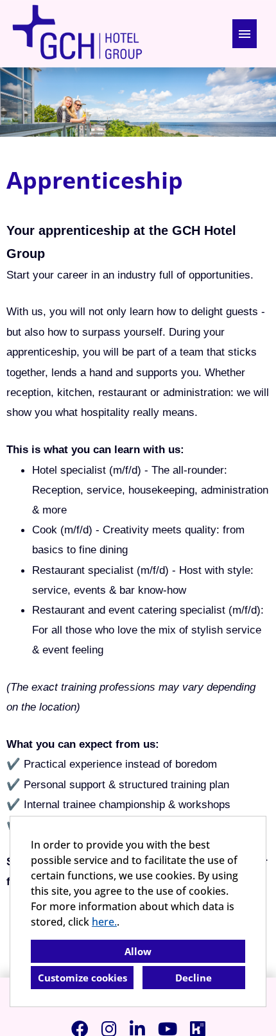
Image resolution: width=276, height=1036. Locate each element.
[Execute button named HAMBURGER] (244, 33)
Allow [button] (138, 951)
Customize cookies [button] (82, 977)
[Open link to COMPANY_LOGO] (77, 33)
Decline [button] (193, 977)
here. (104, 922)
